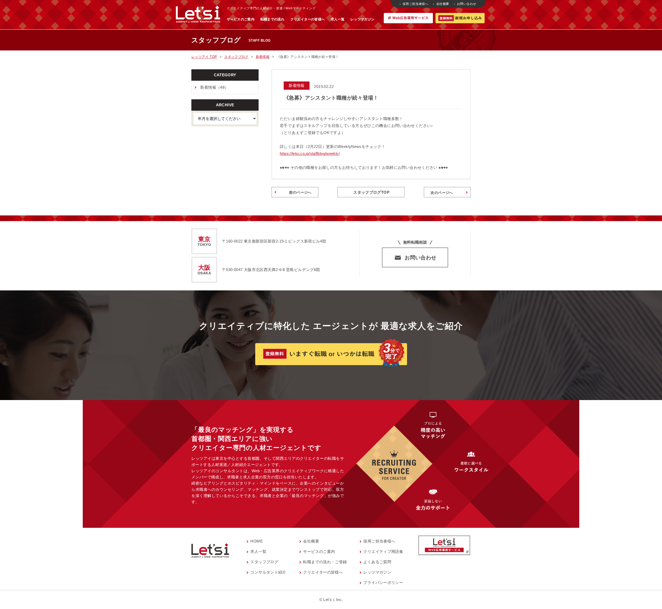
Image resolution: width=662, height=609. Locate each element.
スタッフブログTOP (371, 192)
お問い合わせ (466, 4)
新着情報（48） (214, 87)
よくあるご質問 (377, 562)
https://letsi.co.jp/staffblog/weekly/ (310, 153)
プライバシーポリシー (383, 582)
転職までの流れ (272, 19)
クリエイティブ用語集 (383, 551)
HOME (256, 541)
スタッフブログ (264, 562)
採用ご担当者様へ (415, 4)
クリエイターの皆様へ (307, 19)
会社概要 (442, 4)
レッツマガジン (362, 19)
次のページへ (442, 193)
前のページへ (300, 192)
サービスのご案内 (240, 19)
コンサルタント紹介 (268, 572)
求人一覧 (338, 19)
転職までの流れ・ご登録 (325, 562)
